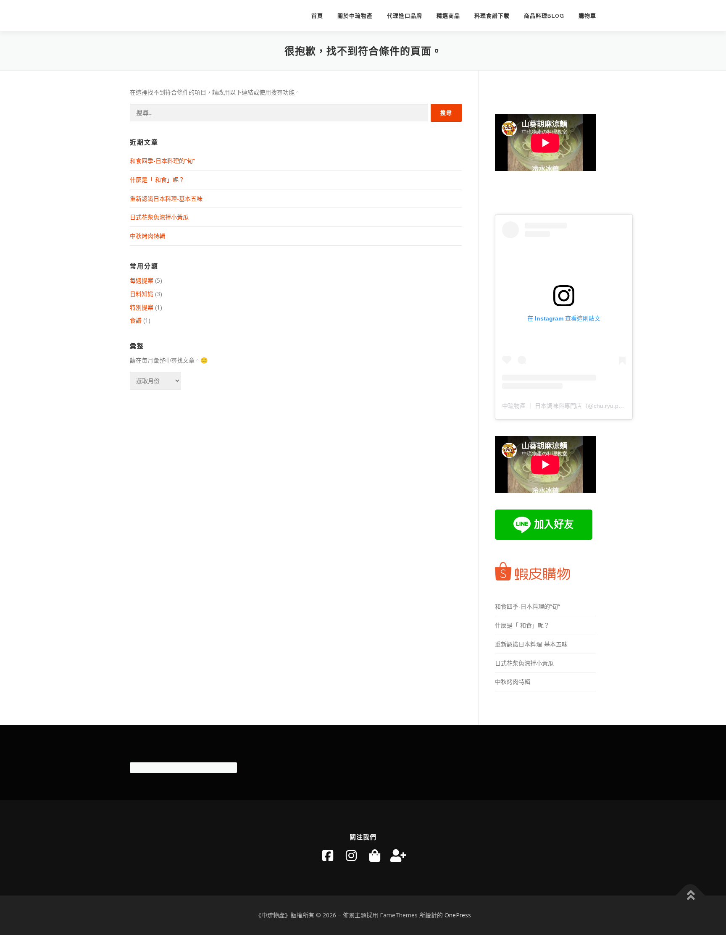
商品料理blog (544, 16)
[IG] (351, 855)
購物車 (587, 16)
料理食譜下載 (492, 16)
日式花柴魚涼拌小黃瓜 (159, 217)
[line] (398, 855)
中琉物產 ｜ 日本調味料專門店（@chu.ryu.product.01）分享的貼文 (590, 405)
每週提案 (141, 280)
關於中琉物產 (355, 16)
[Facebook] (327, 855)
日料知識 (141, 294)
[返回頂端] (690, 896)
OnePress (458, 915)
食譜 (136, 320)
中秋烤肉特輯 (147, 236)
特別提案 (141, 307)
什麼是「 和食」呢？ (157, 180)
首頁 (317, 16)
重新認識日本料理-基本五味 (166, 198)
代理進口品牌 (404, 16)
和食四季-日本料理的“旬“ (162, 161)
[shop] (374, 855)
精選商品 (448, 16)
